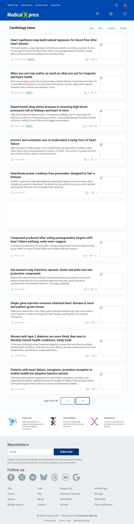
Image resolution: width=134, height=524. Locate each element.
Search (11, 499)
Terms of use (65, 520)
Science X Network (88, 515)
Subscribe (55, 5)
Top (9, 488)
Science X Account (70, 493)
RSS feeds (100, 499)
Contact (41, 504)
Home (10, 493)
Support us (66, 488)
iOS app (98, 493)
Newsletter (66, 499)
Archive (64, 504)
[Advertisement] (67, 215)
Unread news (41, 5)
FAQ (39, 493)
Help (40, 488)
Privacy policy (50, 520)
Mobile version (15, 504)
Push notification (103, 504)
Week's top (12, 5)
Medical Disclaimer (82, 520)
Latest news (26, 5)
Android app (100, 488)
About (40, 499)
